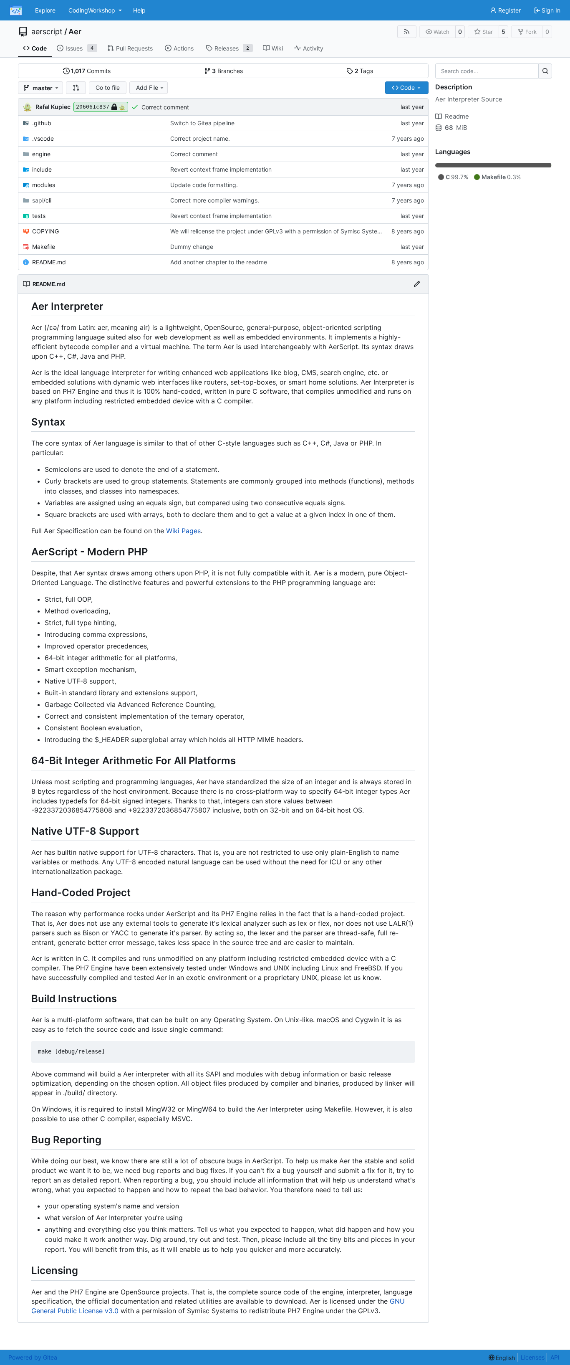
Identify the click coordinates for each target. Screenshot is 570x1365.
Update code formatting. (204, 184)
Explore (45, 10)
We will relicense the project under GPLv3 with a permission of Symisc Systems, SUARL (288, 231)
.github (41, 123)
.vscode (43, 138)
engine (41, 153)
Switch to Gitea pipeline (202, 123)
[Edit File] (417, 284)
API (555, 1357)
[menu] (502, 1357)
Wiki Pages (183, 531)
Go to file (108, 87)
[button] (76, 87)
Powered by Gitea (32, 1357)
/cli (41, 200)
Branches (227, 70)
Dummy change (191, 246)
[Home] (16, 10)
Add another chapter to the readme (218, 262)
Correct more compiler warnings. (214, 200)
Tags (364, 70)
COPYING (45, 231)
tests (38, 215)
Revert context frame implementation (221, 169)
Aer (74, 32)
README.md (49, 262)
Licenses (533, 1357)
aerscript (47, 32)
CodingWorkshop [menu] (91, 10)
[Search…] (545, 71)
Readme (457, 116)
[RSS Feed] (406, 31)
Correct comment (165, 107)
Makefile (43, 246)
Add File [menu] (147, 87)
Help (139, 10)
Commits (91, 70)
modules (43, 184)
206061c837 (92, 107)
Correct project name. (200, 138)
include (42, 169)
